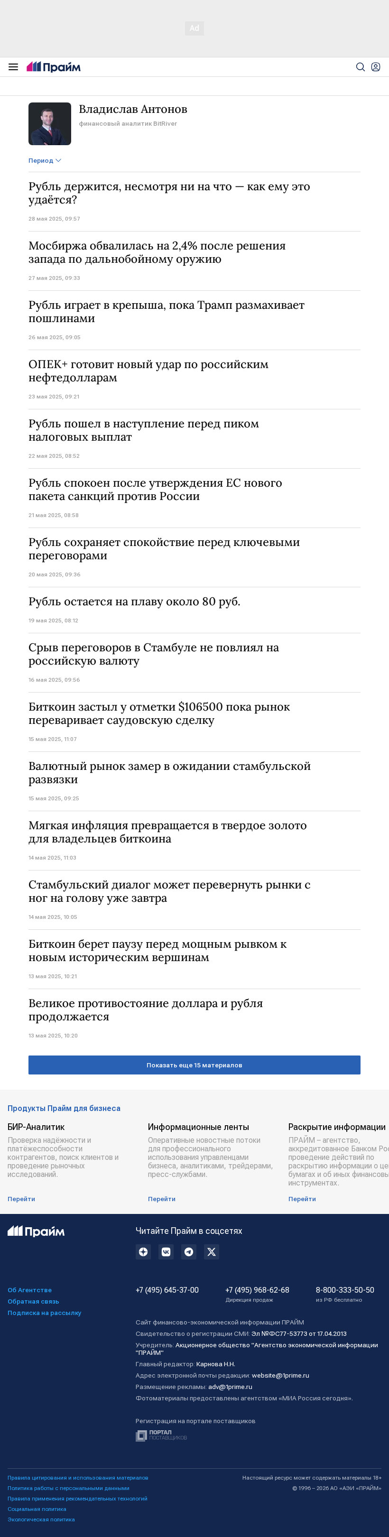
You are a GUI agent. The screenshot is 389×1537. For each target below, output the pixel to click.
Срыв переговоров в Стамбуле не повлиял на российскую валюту (153, 654)
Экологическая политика (41, 1519)
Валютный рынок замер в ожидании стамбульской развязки (169, 772)
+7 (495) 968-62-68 (257, 1294)
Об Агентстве (30, 1290)
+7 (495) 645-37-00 (167, 1290)
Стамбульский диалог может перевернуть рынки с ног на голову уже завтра (169, 891)
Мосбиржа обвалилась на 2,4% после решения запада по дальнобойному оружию (157, 252)
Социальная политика (37, 1509)
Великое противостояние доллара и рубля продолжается (145, 1010)
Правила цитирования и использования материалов (78, 1477)
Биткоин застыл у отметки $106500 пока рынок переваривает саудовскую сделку (159, 713)
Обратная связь (33, 1301)
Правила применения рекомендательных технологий (78, 1498)
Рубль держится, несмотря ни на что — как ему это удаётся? (169, 193)
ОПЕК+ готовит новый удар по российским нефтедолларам (148, 371)
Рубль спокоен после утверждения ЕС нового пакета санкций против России (155, 489)
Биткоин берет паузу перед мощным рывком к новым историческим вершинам (157, 950)
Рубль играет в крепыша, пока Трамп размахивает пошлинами (166, 311)
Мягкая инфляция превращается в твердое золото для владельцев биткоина (167, 832)
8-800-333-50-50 (345, 1294)
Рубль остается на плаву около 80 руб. (134, 601)
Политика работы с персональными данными (69, 1488)
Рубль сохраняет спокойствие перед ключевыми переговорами (164, 549)
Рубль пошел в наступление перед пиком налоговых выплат (143, 430)
